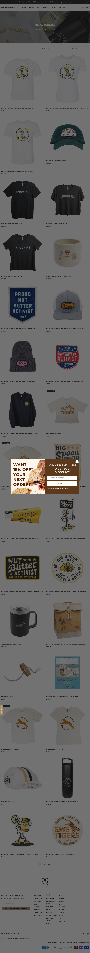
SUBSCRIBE (62, 484)
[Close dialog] (77, 461)
